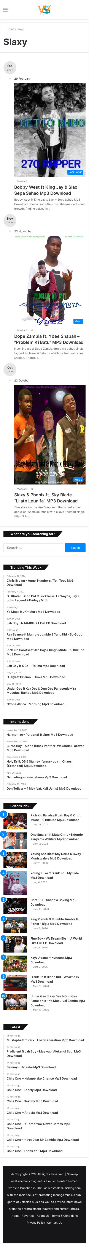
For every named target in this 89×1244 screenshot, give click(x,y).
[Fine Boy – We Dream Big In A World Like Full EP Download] (15, 944)
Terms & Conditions (65, 1215)
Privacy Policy (36, 1222)
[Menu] (5, 11)
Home (10, 29)
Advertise (28, 1215)
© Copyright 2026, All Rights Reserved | (39, 1174)
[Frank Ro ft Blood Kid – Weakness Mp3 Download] (15, 983)
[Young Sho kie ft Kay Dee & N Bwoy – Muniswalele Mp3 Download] (15, 860)
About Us (43, 1215)
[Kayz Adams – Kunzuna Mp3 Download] (15, 964)
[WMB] (44, 9)
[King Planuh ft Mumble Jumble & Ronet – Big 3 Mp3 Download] (15, 925)
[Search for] (83, 11)
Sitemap (72, 1174)
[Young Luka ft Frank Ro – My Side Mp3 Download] (15, 883)
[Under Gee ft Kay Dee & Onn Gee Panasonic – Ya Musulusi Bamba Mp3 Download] (15, 1002)
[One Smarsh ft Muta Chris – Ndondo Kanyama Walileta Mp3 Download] (15, 840)
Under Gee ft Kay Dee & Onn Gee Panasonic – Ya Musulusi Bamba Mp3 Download (57, 1000)
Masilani (22, 181)
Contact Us (54, 1222)
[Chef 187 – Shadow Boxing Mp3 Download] (15, 906)
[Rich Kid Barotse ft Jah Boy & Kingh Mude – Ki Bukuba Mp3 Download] (15, 821)
